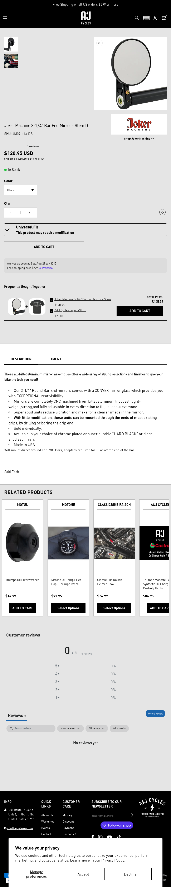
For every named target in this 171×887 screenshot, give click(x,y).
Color (8, 181)
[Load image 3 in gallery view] (11, 61)
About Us (47, 815)
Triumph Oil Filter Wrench (22, 580)
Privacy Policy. (113, 860)
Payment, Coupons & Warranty (70, 834)
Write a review (155, 713)
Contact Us (46, 837)
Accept (83, 874)
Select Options (68, 608)
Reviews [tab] (17, 715)
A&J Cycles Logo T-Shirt (70, 310)
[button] (5, 18)
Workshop (47, 821)
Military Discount (68, 818)
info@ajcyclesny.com (20, 828)
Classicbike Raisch (114, 505)
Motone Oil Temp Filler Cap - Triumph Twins (66, 582)
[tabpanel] (85, 756)
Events (45, 827)
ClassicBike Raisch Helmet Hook (109, 582)
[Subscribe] (131, 814)
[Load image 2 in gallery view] (11, 44)
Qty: (7, 203)
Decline (130, 874)
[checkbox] (119, 728)
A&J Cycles (160, 505)
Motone (68, 505)
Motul (22, 505)
